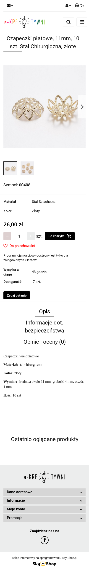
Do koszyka (56, 236)
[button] (79, 5)
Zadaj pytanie (17, 295)
